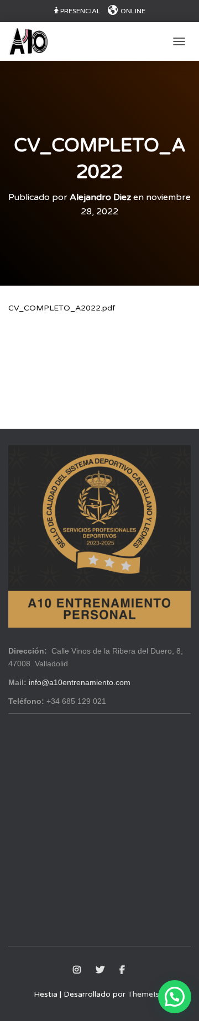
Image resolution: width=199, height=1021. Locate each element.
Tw (101, 970)
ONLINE (133, 11)
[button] (174, 996)
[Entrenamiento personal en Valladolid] (32, 41)
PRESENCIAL (80, 11)
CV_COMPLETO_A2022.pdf (61, 308)
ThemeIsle (146, 994)
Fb (123, 970)
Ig (77, 970)
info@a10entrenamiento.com (79, 682)
